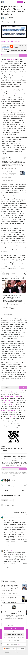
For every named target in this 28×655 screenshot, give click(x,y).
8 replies (8, 546)
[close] (24, 605)
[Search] (25, 581)
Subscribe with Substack (15, 634)
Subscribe (19, 2)
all (11, 59)
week (14, 59)
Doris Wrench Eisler (9, 517)
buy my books (10, 404)
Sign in (25, 2)
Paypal (11, 400)
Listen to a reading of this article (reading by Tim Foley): (9, 589)
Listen (24, 18)
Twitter (11, 396)
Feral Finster (7, 550)
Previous (6, 490)
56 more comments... (6, 574)
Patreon (5, 400)
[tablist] (7, 500)
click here (14, 426)
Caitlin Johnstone (9, 17)
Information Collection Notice (15, 473)
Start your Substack (10, 648)
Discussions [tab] (12, 581)
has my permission (12, 416)
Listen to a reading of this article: (10, 41)
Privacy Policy (16, 640)
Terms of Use (21, 472)
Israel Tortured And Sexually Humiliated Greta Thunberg (10, 586)
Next (23, 490)
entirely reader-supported (15, 391)
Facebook (6, 396)
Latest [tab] (6, 581)
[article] (14, 589)
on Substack (11, 410)
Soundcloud (17, 396)
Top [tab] (3, 581)
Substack (7, 652)
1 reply (7, 567)
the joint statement (13, 94)
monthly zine (7, 402)
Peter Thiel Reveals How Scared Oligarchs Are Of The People (10, 599)
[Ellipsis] (26, 517)
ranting (9, 59)
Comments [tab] (4, 500)
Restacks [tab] (11, 500)
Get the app (21, 648)
